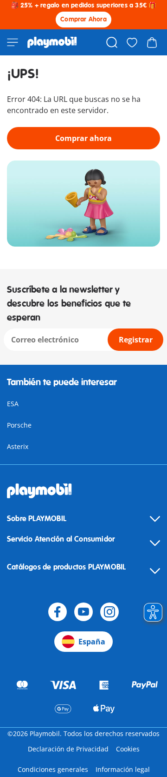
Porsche (19, 425)
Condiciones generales (53, 769)
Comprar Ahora (83, 19)
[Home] (52, 42)
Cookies (128, 748)
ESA (13, 403)
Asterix (17, 446)
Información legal (123, 769)
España (91, 641)
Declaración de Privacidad (68, 748)
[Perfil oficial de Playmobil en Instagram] (109, 612)
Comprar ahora (83, 138)
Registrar (136, 340)
